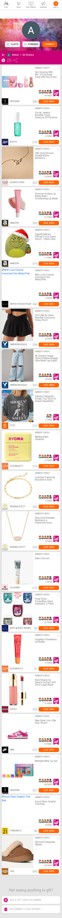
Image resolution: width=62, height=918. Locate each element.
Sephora (14, 101)
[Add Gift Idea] (3, 60)
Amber (15, 54)
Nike (11, 749)
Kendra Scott (17, 506)
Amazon (14, 223)
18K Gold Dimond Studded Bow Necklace (44, 155)
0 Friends (33, 44)
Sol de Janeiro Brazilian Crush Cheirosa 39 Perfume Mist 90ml (46, 116)
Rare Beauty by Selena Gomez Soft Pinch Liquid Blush (45, 682)
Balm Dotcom (42, 558)
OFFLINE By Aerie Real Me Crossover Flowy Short (45, 317)
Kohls (13, 709)
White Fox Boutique (20, 304)
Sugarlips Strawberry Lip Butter (46, 640)
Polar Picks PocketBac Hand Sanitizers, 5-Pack (44, 601)
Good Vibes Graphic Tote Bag (45, 802)
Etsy (12, 425)
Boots (13, 142)
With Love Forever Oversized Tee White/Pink (44, 277)
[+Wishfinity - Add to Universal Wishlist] (56, 93)
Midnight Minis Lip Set (46, 761)
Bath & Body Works (20, 628)
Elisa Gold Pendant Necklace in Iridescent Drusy (45, 520)
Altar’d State (17, 182)
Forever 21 (15, 830)
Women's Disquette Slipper (45, 843)
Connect (50, 44)
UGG (11, 871)
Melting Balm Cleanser (41, 438)
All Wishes (28, 54)
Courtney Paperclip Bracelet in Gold (45, 478)
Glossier (14, 587)
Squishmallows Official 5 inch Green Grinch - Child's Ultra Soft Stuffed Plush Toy (45, 239)
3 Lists (14, 44)
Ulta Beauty (16, 466)
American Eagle (18, 344)
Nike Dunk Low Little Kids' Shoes (45, 721)
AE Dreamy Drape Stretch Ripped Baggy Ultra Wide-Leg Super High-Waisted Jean (46, 359)
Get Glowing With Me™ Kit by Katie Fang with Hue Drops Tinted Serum (46, 76)
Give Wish (48, 101)
